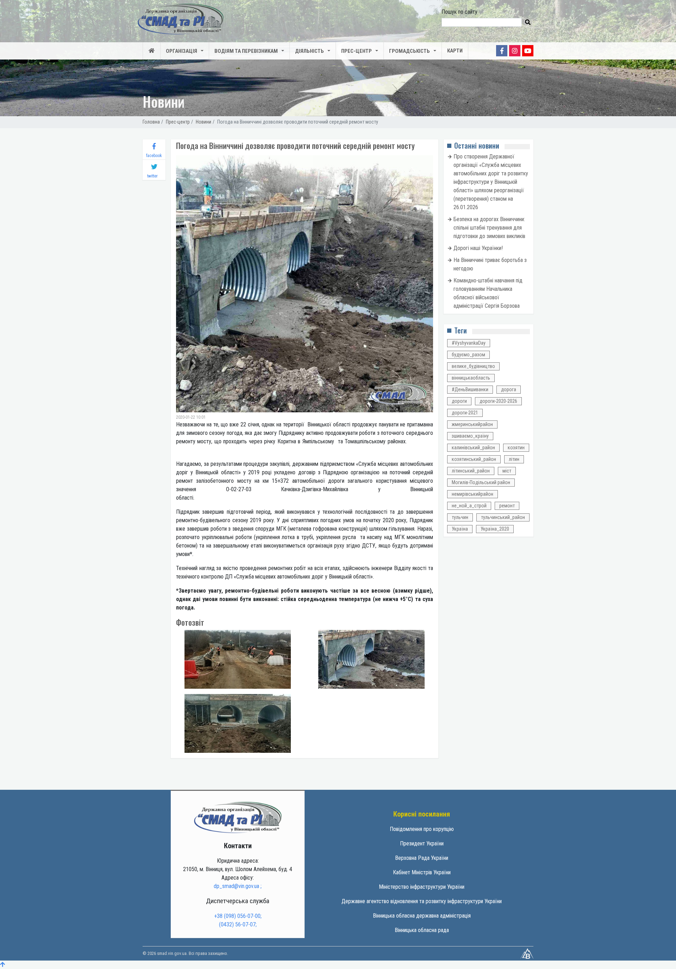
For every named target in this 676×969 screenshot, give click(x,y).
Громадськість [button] (409, 51)
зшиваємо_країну (470, 436)
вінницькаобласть (471, 378)
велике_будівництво (473, 366)
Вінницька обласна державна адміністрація (422, 915)
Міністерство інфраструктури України (421, 886)
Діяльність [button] (309, 51)
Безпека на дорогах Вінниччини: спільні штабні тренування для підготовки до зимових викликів (489, 227)
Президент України (422, 843)
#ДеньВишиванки (470, 389)
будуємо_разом (468, 354)
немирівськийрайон (472, 494)
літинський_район (471, 471)
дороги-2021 (465, 412)
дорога (508, 389)
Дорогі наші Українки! (478, 248)
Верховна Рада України (421, 858)
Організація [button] (181, 51)
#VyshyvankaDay (469, 343)
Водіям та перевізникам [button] (246, 51)
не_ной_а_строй (469, 505)
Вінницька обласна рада (422, 930)
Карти (455, 51)
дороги (459, 401)
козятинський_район (474, 459)
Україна (460, 529)
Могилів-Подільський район (481, 482)
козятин (516, 447)
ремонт (507, 505)
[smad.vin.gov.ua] (238, 817)
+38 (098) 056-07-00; (238, 916)
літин (514, 459)
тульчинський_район (503, 517)
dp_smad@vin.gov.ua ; (238, 886)
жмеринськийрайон (472, 424)
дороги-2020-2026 (498, 401)
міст (506, 471)
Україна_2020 (495, 529)
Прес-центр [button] (356, 51)
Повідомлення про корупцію (422, 829)
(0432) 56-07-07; (238, 924)
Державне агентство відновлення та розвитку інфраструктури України (422, 901)
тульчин (460, 517)
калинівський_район (473, 447)
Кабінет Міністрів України (422, 872)
